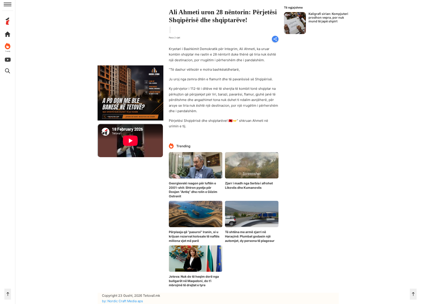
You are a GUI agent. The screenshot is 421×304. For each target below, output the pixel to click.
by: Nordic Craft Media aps (122, 301)
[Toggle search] (7, 71)
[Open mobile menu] (7, 4)
